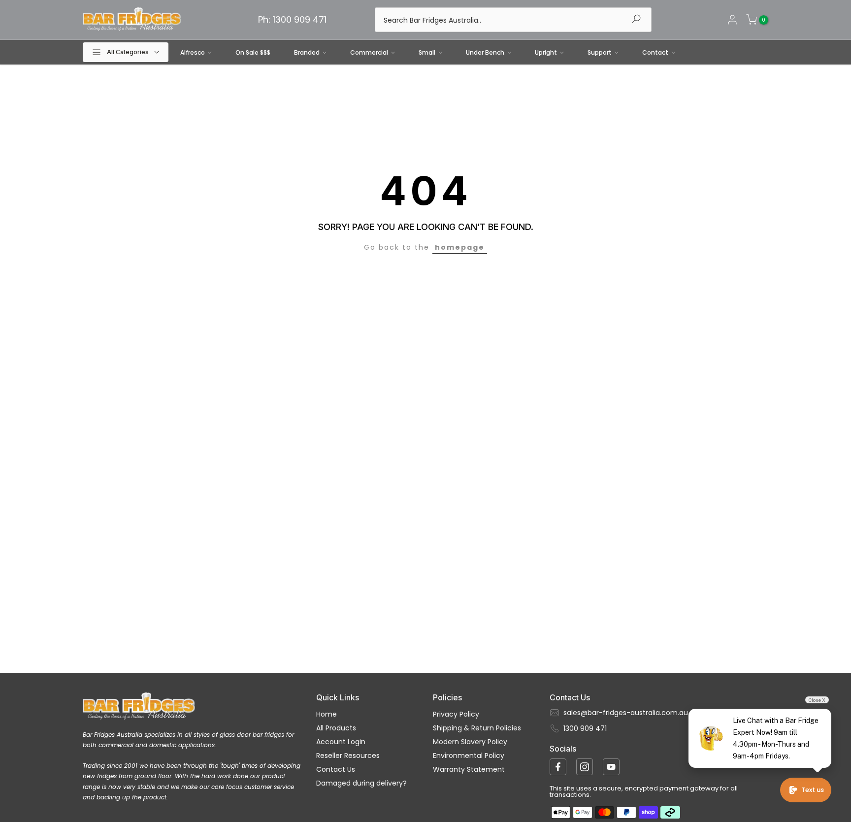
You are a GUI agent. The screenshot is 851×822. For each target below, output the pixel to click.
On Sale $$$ (252, 52)
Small (427, 52)
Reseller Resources (348, 755)
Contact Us (335, 769)
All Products (336, 728)
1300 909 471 (585, 728)
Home (326, 714)
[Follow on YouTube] (611, 766)
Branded (307, 52)
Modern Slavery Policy (470, 742)
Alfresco (192, 52)
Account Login (340, 742)
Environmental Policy (468, 755)
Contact (655, 52)
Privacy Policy (456, 714)
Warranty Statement (469, 769)
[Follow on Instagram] (584, 766)
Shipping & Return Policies (477, 728)
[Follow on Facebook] (558, 766)
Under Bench (485, 52)
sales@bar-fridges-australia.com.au (625, 713)
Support (600, 52)
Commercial (369, 52)
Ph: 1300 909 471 (292, 19)
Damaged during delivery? (361, 783)
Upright (546, 52)
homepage (460, 247)
